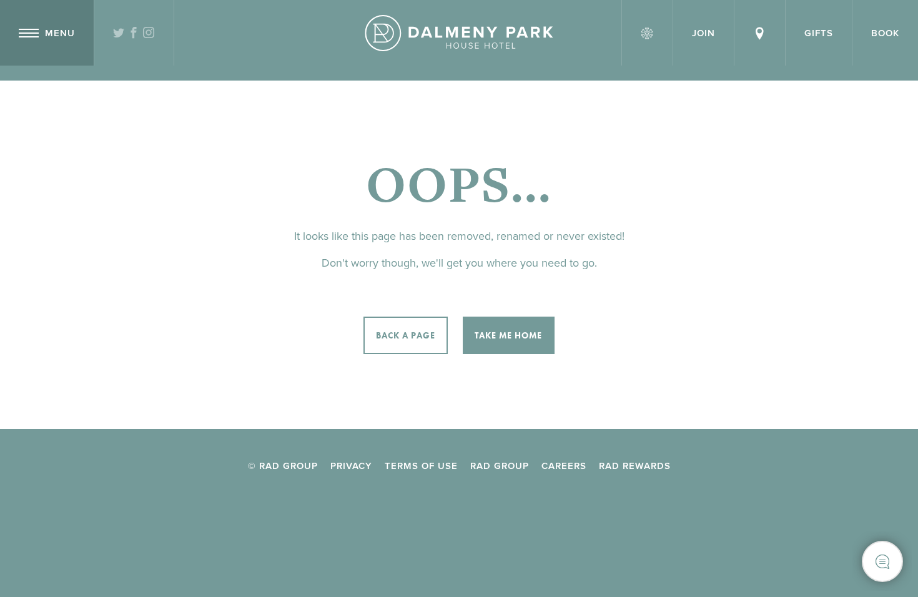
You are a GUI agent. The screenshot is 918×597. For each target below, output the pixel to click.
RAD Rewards (635, 465)
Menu (60, 33)
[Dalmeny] (459, 33)
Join (703, 33)
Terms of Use (421, 465)
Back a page (405, 335)
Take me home (508, 335)
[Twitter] (119, 34)
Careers (563, 465)
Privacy (351, 465)
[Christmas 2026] (647, 33)
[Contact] (759, 33)
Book (885, 33)
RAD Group (499, 465)
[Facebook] (134, 34)
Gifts (818, 33)
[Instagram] (149, 34)
